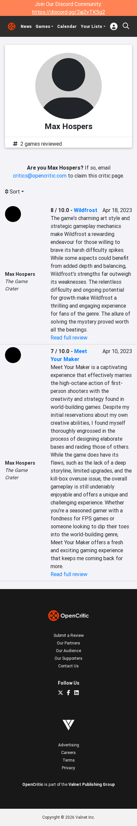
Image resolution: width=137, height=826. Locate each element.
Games (43, 26)
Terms (69, 760)
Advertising (68, 744)
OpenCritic (32, 784)
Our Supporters (68, 658)
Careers (68, 752)
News (26, 26)
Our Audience (68, 650)
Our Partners (68, 642)
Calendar (67, 26)
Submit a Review (69, 635)
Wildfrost (85, 210)
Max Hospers (20, 274)
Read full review (69, 337)
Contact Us (68, 665)
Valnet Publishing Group (91, 784)
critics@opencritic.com (40, 175)
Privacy (68, 767)
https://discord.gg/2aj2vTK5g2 (68, 12)
